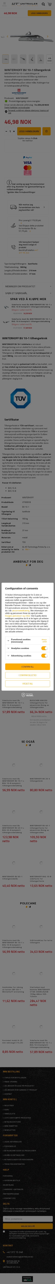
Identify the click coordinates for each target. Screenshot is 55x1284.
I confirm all (27, 666)
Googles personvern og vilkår (17, 616)
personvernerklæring (20, 611)
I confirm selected (27, 675)
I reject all (27, 683)
